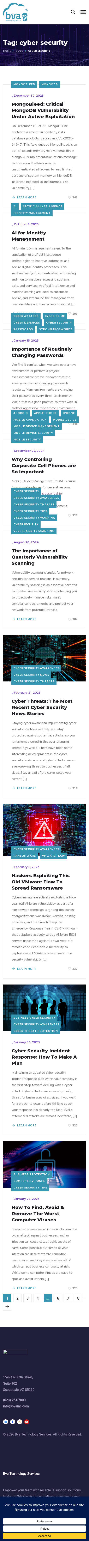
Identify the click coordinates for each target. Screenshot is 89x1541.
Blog (19, 51)
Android (20, 413)
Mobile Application (30, 419)
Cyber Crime (55, 316)
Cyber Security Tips (30, 511)
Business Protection (31, 1174)
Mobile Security (27, 439)
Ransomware (24, 855)
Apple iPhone (45, 413)
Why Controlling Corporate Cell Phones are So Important (44, 466)
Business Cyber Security (34, 1017)
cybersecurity (25, 524)
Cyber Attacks (25, 316)
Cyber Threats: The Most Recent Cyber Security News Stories (42, 707)
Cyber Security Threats (33, 504)
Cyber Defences (26, 322)
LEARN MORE (26, 197)
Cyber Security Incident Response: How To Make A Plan (44, 1057)
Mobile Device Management (36, 426)
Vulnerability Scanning (33, 530)
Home (7, 51)
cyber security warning (34, 517)
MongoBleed (24, 84)
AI (15, 206)
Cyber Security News (31, 674)
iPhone (69, 413)
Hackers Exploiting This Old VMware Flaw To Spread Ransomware (41, 882)
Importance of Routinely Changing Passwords (42, 352)
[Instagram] (19, 1421)
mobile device (65, 419)
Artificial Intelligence (42, 206)
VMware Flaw (53, 855)
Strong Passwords (55, 329)
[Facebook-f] (12, 1421)
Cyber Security (59, 322)
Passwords (23, 329)
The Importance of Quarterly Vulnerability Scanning (40, 557)
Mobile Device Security (33, 432)
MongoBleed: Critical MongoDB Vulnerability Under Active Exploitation (43, 110)
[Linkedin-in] (5, 1421)
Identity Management (32, 213)
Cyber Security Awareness (36, 497)
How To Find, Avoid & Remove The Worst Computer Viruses (38, 1214)
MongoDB (49, 84)
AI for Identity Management (29, 236)
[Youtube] (26, 1421)
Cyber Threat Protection (35, 1031)
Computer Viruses (29, 1180)
